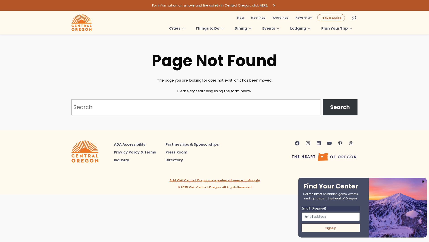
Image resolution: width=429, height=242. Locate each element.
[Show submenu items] (183, 28)
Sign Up (330, 228)
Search (340, 107)
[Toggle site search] (354, 17)
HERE (263, 5)
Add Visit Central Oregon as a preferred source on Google (215, 180)
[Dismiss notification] (274, 5)
